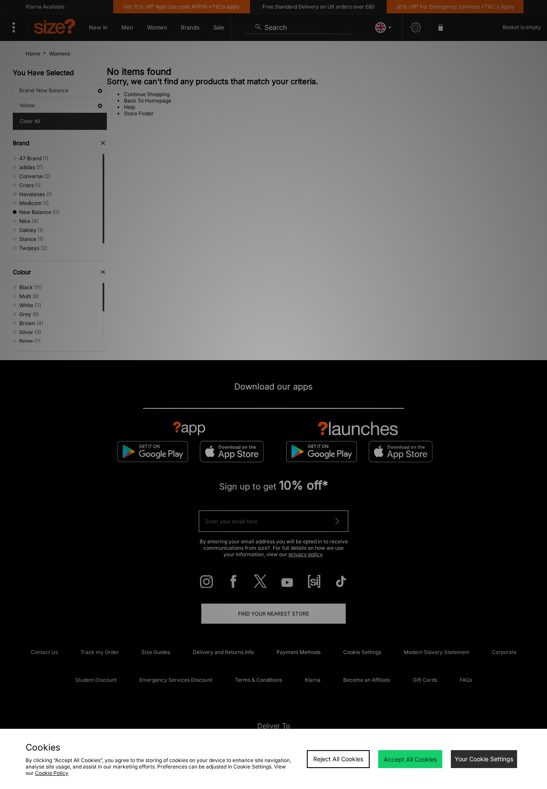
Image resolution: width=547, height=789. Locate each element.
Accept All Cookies (410, 759)
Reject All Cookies (338, 759)
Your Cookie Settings (484, 759)
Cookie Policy (51, 773)
